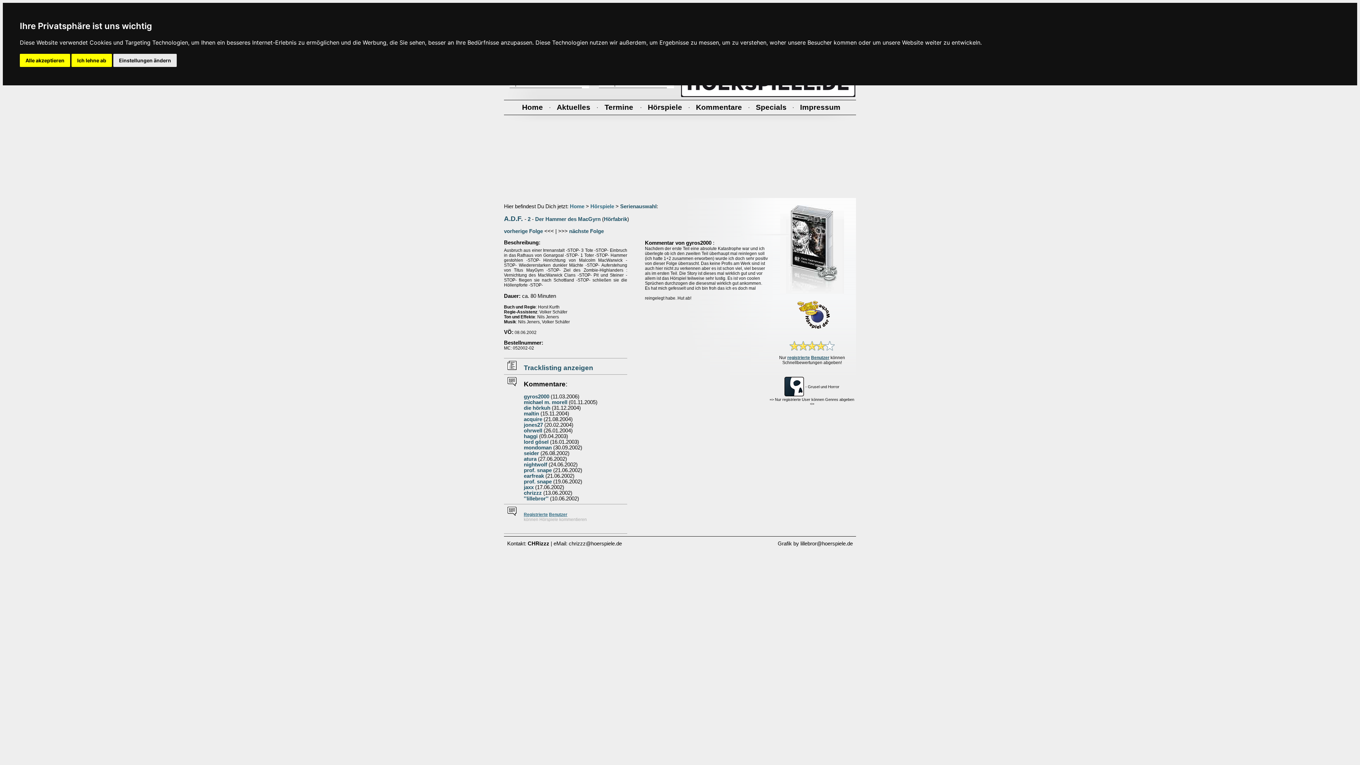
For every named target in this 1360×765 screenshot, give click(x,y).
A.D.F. (513, 218)
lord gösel (536, 442)
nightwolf (535, 465)
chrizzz (533, 493)
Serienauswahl (638, 206)
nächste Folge (586, 231)
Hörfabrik (615, 219)
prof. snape (538, 470)
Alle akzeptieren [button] (45, 60)
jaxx (529, 487)
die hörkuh (537, 408)
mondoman (538, 447)
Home (577, 206)
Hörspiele (602, 206)
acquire (533, 419)
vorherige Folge (523, 231)
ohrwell (533, 431)
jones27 (533, 425)
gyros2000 (536, 397)
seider (531, 453)
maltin (531, 413)
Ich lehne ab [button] (91, 60)
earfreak (534, 476)
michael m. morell (545, 402)
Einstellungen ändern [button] (145, 60)
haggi (531, 436)
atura (530, 459)
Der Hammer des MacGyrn (568, 219)
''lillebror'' (536, 499)
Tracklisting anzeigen (558, 368)
